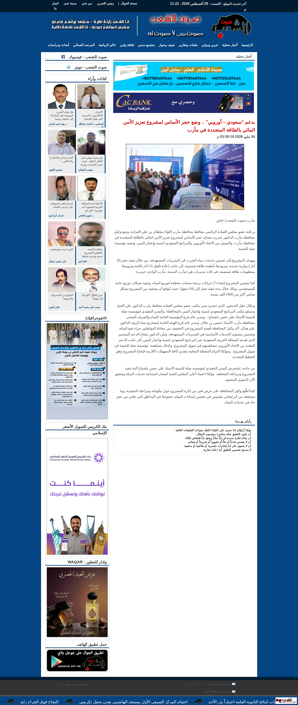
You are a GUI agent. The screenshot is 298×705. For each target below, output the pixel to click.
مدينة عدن (70, 3)
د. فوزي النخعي (85, 215)
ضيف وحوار (167, 45)
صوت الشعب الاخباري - (219, 684)
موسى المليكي (85, 169)
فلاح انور (82, 261)
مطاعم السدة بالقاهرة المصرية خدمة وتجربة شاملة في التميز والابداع (92, 253)
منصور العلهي (55, 169)
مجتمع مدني (146, 45)
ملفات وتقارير (188, 45)
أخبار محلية (230, 45)
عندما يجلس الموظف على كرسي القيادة (61, 205)
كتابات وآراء (97, 79)
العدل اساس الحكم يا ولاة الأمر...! (61, 159)
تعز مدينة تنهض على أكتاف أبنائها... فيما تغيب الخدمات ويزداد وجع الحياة (91, 161)
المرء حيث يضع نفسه (61, 249)
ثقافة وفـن (127, 45)
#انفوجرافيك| (96, 318)
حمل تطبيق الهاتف (92, 644)
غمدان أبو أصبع (56, 215)
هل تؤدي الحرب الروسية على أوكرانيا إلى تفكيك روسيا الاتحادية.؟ (62, 115)
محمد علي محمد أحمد (89, 307)
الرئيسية (247, 45)
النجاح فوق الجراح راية (60, 702)
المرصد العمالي (84, 45)
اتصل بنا (67, 684)
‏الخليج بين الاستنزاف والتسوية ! (62, 297)
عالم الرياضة (107, 45)
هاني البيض (54, 307)
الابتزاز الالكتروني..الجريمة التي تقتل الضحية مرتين (92, 115)
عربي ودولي (210, 45)
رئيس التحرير (105, 3)
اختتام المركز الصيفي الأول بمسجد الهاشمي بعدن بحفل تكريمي (154, 702)
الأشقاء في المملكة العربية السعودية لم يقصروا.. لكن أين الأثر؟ (92, 207)
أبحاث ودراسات (58, 45)
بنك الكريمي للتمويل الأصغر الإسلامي (85, 429)
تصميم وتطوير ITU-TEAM (218, 691)
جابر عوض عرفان (57, 261)
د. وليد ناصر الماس (58, 124)
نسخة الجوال (129, 3)
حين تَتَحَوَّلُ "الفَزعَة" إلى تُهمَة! (92, 297)
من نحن (86, 3)
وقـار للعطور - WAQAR (87, 562)
